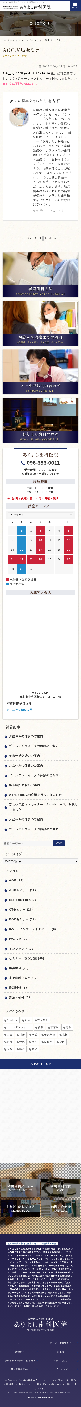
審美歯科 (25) (19, 968)
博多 (68, 1027)
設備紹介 (20, 1352)
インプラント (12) (22, 948)
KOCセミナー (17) (22, 919)
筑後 (9, 1049)
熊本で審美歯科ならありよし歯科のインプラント (36, 1392)
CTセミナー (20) (21, 909)
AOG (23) (16, 880)
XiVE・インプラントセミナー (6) (32, 929)
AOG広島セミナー (24, 50)
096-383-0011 (43, 463)
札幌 (65, 1034)
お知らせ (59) (19, 938)
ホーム (20, 1343)
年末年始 (49, 1034)
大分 (9, 1034)
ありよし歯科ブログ (60, 1343)
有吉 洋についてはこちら (48, 210)
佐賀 (41, 1027)
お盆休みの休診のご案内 (26, 736)
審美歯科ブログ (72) (23, 977)
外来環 (60, 1352)
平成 (34, 1034)
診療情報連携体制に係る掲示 (20, 1360)
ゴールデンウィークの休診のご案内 (34, 745)
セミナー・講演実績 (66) (26, 958)
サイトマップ (61, 1369)
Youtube (12, 1020)
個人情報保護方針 (20, 1369)
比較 (9, 1041)
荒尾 (34, 1049)
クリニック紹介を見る (21, 709)
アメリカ (42, 1020)
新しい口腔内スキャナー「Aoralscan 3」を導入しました (43, 807)
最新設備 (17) (19, 987)
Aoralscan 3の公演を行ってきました (35, 794)
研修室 (48, 1041)
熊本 (34, 1041)
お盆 (27, 1020)
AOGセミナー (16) (22, 890)
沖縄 (22, 1041)
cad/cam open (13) (23, 899)
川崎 (22, 1034)
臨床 (22, 1049)
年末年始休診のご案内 (24, 755)
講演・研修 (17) (20, 997)
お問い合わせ (61, 1360)
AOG (74, 66)
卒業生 (54, 1027)
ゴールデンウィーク (19, 1027)
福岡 (62, 1041)
